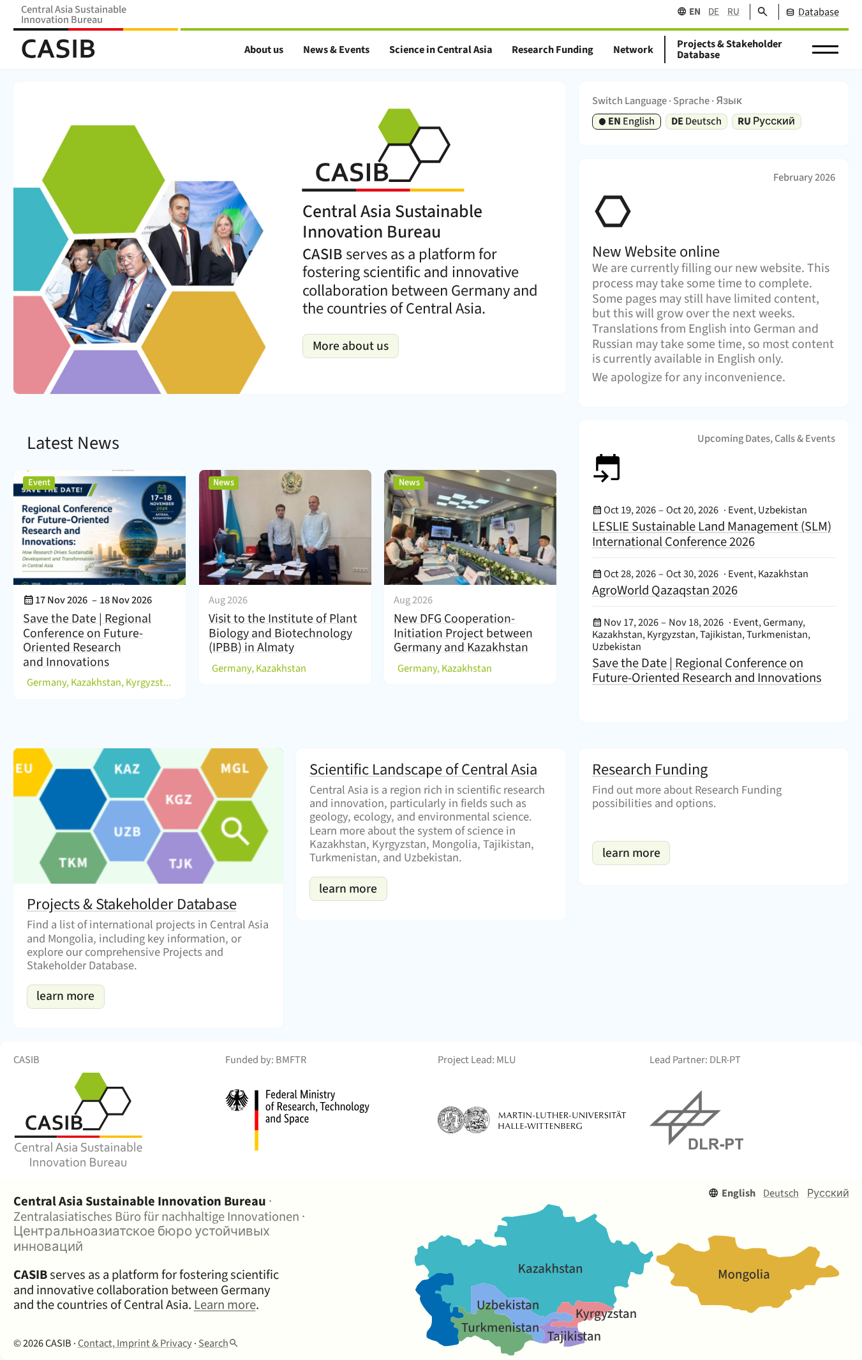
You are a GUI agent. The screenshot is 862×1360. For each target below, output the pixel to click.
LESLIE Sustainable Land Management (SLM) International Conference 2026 (711, 534)
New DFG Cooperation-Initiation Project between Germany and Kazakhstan (463, 633)
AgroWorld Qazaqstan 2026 (665, 590)
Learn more (225, 1305)
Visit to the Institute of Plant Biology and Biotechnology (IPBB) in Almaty (283, 633)
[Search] (759, 12)
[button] (825, 49)
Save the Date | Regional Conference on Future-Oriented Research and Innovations (87, 641)
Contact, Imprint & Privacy (135, 1343)
